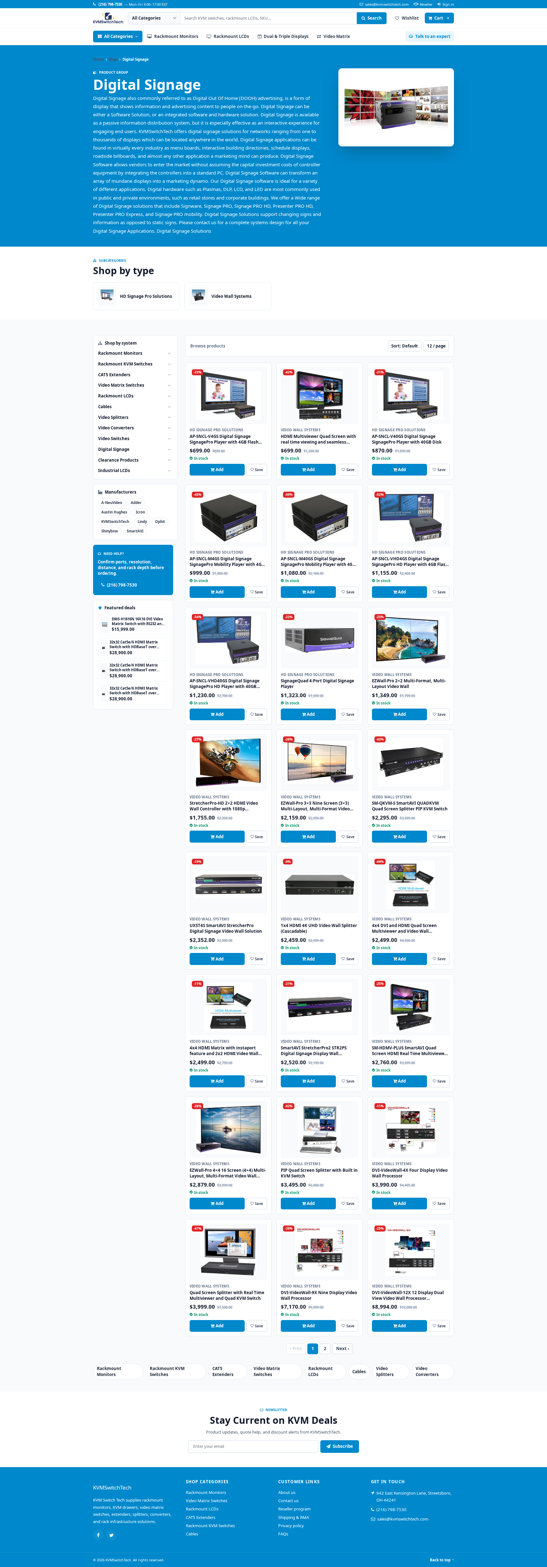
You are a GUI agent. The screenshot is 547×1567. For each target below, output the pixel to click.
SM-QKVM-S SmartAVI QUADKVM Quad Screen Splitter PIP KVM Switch (410, 806)
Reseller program (294, 1509)
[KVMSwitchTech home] (108, 18)
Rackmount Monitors (206, 1492)
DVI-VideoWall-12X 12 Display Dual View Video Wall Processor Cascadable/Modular (408, 1298)
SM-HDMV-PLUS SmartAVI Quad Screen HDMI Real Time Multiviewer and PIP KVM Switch (409, 1053)
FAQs (283, 1534)
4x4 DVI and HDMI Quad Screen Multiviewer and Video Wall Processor (404, 931)
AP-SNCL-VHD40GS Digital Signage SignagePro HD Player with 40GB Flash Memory (225, 686)
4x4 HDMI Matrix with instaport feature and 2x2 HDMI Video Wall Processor (224, 1053)
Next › (342, 1348)
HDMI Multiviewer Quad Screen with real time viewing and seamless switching (318, 442)
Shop (113, 59)
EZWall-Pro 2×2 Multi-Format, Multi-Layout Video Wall (409, 683)
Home (98, 59)
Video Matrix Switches (206, 1500)
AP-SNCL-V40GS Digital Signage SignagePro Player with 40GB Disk (407, 439)
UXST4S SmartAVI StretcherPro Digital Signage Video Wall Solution (226, 928)
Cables (192, 1534)
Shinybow (109, 531)
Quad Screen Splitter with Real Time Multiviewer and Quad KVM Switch (227, 1295)
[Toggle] (169, 353)
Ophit (160, 521)
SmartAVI (135, 531)
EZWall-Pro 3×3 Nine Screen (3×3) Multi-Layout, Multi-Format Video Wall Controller (315, 808)
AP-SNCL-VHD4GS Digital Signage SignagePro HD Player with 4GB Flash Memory (410, 564)
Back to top (440, 1560)
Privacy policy (291, 1525)
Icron (140, 512)
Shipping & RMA (293, 1517)
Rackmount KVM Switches (210, 1525)
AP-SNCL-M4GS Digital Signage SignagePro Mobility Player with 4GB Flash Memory (227, 564)
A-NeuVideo (111, 502)
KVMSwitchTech (115, 521)
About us (286, 1492)
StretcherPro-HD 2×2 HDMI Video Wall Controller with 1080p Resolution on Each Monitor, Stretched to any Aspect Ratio (224, 811)
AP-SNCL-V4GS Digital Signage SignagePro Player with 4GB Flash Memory (224, 442)
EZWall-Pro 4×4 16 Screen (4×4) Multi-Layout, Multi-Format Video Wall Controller (228, 1175)
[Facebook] (98, 1535)
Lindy (142, 521)
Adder (136, 502)
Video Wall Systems (300, 429)
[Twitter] (111, 1535)
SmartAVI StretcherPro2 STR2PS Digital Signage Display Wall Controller (314, 1053)
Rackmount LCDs (202, 1509)
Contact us (288, 1500)
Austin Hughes (114, 512)
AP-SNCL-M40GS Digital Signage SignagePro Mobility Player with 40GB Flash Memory (319, 564)
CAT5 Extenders (200, 1517)
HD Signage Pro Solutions (216, 429)
